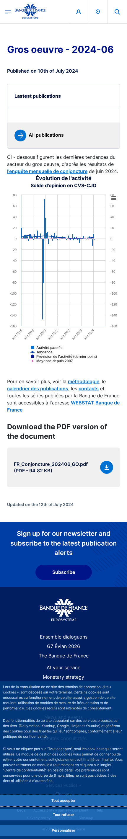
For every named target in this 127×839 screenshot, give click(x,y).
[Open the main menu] (8, 11)
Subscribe (63, 572)
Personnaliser (63, 830)
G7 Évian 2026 (63, 646)
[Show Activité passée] (56, 352)
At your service (63, 667)
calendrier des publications (37, 388)
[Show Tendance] (51, 357)
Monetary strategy (63, 677)
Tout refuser (63, 814)
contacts (89, 388)
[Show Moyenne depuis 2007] (61, 365)
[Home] (64, 610)
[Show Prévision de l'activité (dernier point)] (73, 361)
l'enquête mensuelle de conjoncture (47, 171)
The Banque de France (64, 656)
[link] (39, 135)
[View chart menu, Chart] (113, 198)
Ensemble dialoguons (63, 637)
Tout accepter (63, 800)
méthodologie (83, 381)
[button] (117, 11)
